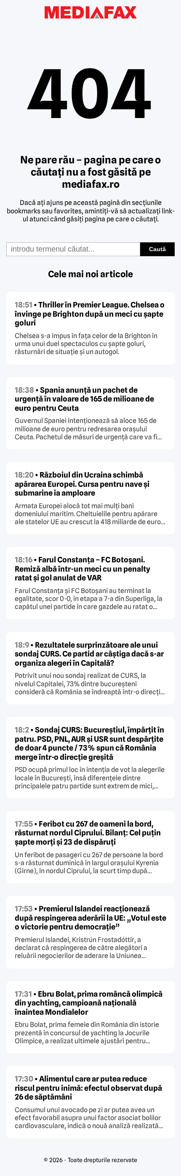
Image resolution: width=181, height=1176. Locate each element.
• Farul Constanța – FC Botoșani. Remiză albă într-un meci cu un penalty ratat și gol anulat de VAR (82, 568)
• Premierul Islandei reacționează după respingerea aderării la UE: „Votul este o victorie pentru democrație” (90, 917)
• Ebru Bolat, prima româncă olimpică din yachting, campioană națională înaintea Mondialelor (88, 1003)
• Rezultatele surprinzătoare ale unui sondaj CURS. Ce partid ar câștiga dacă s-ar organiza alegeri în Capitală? (89, 653)
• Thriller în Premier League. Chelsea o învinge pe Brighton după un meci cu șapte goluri (90, 313)
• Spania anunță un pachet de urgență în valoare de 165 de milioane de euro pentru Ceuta (84, 399)
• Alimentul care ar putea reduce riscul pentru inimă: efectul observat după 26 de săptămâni (88, 1087)
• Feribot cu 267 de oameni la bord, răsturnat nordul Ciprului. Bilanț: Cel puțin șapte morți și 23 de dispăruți (88, 832)
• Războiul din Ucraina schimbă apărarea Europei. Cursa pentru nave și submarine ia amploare (82, 483)
